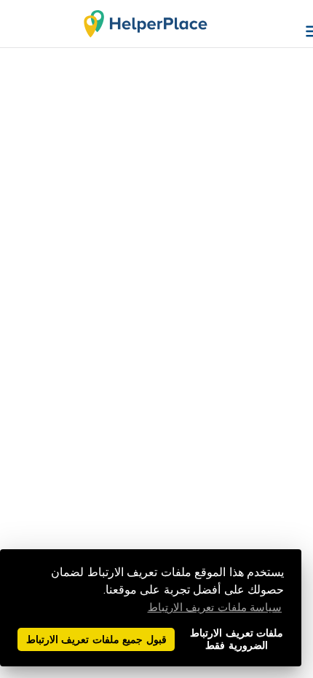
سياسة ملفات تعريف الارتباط (215, 608)
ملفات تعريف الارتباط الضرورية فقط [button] (236, 639)
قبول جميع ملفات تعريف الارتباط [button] (96, 640)
